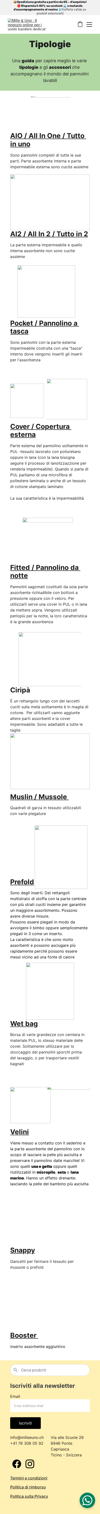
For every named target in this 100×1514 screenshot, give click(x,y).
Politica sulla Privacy (29, 1496)
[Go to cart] (80, 24)
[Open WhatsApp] (87, 1500)
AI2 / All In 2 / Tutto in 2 (49, 234)
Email (15, 1396)
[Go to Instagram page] (29, 1464)
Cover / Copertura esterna (40, 430)
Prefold (22, 882)
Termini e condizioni (28, 1478)
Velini (19, 1132)
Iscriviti (25, 1423)
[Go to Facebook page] (16, 1464)
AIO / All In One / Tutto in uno (48, 140)
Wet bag (24, 1023)
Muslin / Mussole (39, 797)
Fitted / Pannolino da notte (45, 571)
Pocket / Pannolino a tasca (44, 327)
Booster (24, 1335)
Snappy (22, 1250)
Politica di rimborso (28, 1487)
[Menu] (89, 24)
